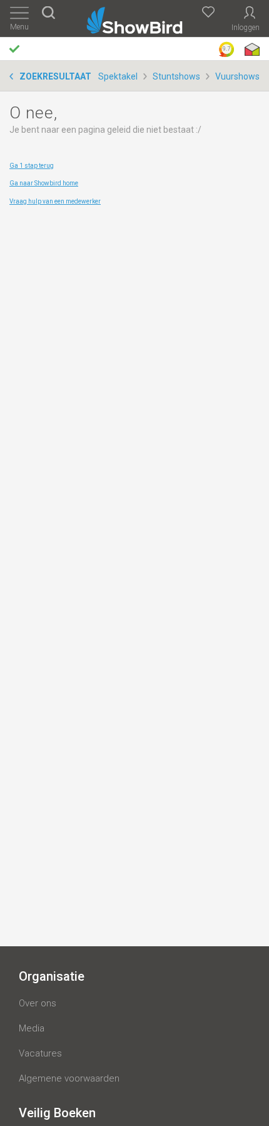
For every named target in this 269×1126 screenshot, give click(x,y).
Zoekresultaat (55, 76)
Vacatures (40, 1053)
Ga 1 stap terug (31, 165)
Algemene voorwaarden (69, 1078)
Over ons (37, 1003)
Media (31, 1028)
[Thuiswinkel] (250, 49)
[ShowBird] (135, 18)
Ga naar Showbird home (43, 183)
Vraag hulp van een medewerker (55, 201)
